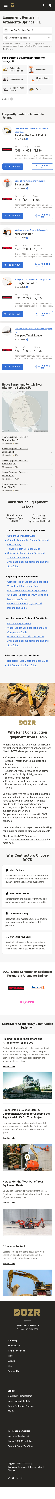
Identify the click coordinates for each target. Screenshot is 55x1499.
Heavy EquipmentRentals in (15, 438)
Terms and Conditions (17, 1467)
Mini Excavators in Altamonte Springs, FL (31, 230)
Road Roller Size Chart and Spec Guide (27, 660)
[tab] (14, 519)
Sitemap (11, 1470)
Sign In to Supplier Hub (18, 1436)
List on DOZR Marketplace (20, 1441)
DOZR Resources (27, 836)
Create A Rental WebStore (20, 1446)
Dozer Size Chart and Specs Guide (25, 636)
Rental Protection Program (21, 1406)
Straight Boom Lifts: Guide (21, 535)
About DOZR (14, 1345)
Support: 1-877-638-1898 (27, 1329)
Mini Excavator (24, 233)
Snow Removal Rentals (19, 1401)
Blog (10, 1366)
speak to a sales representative (29, 839)
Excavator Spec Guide (19, 623)
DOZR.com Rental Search (20, 1396)
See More (7, 49)
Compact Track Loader (29, 335)
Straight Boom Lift (26, 283)
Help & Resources (16, 1350)
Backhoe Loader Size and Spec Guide (27, 590)
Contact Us (13, 1371)
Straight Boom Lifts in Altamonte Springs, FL (33, 279)
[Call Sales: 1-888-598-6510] (45, 5)
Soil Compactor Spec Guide (22, 665)
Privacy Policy (36, 1467)
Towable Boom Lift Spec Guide (23, 548)
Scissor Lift (22, 184)
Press (10, 1356)
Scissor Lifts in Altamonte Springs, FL (30, 181)
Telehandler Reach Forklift (31, 135)
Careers (11, 1361)
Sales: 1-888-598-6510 (27, 1325)
